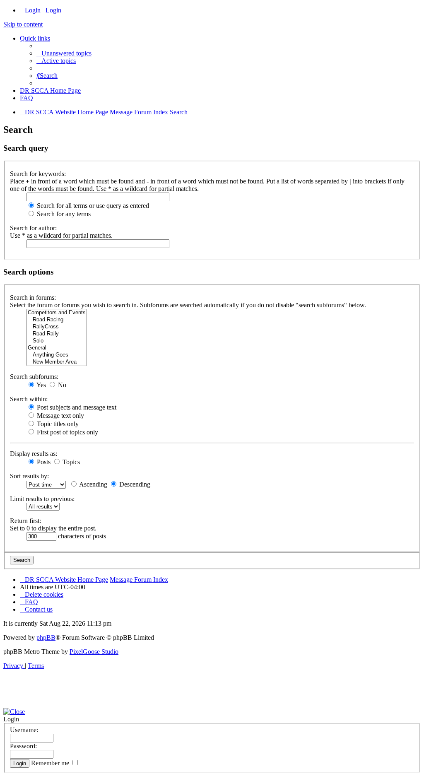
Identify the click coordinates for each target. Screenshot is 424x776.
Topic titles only (57, 423)
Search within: (29, 398)
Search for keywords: (38, 173)
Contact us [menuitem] (39, 609)
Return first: (25, 520)
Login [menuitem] (33, 10)
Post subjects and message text (75, 407)
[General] (57, 348)
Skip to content (23, 24)
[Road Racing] (57, 319)
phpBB (45, 637)
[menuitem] (64, 53)
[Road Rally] (57, 333)
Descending (134, 484)
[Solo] (57, 341)
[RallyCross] (57, 326)
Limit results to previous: (42, 498)
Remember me (51, 762)
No (61, 384)
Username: (24, 729)
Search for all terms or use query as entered (92, 205)
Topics (70, 461)
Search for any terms (63, 213)
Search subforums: (34, 376)
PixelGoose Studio (94, 651)
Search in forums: (33, 297)
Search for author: (33, 227)
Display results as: (33, 453)
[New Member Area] (57, 362)
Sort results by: (29, 476)
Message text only (59, 415)
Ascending (92, 484)
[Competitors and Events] (57, 312)
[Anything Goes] (57, 355)
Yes (40, 384)
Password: (23, 745)
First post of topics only (66, 432)
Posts (43, 461)
